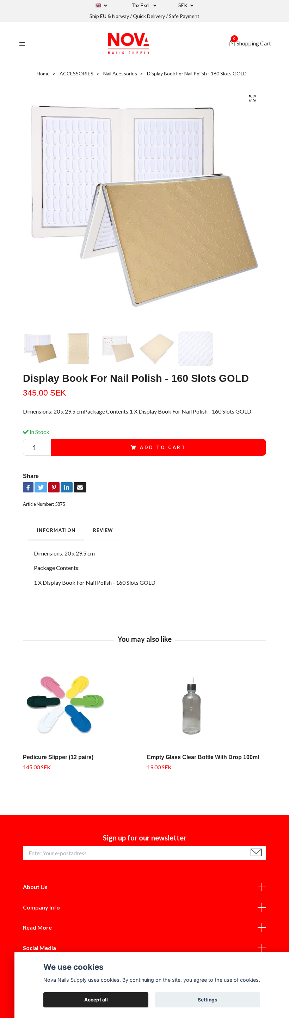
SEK (183, 5)
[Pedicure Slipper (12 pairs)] (82, 704)
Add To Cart (163, 447)
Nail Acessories (120, 73)
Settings (207, 1000)
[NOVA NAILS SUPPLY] (128, 43)
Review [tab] (103, 530)
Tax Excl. (142, 5)
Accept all (96, 1000)
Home (43, 73)
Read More (37, 927)
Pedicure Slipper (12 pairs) (58, 757)
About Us (35, 886)
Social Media (39, 947)
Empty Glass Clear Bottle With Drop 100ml (203, 757)
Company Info (41, 907)
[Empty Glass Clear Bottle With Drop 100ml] (206, 704)
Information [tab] (56, 530)
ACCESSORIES (76, 73)
